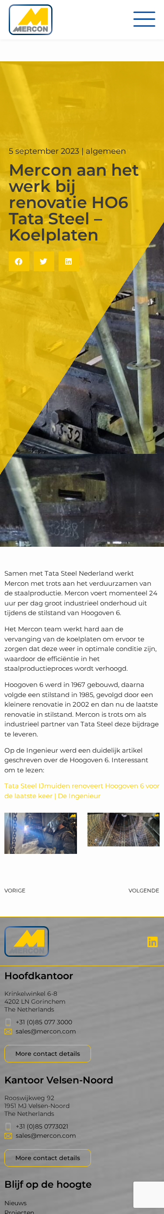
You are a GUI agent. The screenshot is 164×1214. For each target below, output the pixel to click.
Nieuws (15, 1203)
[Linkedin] (153, 941)
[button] (19, 261)
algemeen (106, 151)
